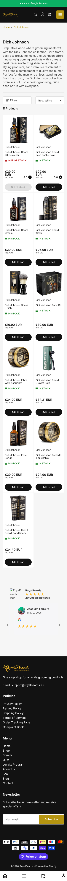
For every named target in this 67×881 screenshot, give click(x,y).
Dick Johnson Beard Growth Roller (47, 382)
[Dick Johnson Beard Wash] (49, 208)
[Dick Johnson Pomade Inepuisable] (49, 433)
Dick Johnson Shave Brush (16, 307)
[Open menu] (60, 14)
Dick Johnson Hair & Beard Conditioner (16, 531)
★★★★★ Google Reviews (33, 3)
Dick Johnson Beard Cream (16, 231)
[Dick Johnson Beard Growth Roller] (49, 358)
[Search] (35, 14)
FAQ (5, 774)
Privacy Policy (12, 704)
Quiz (6, 760)
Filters (13, 100)
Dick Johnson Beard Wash (47, 231)
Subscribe (51, 819)
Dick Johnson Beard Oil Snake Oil (16, 153)
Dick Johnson (21, 27)
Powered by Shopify (46, 866)
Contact (8, 783)
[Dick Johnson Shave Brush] (18, 283)
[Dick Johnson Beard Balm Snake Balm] (49, 130)
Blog (6, 778)
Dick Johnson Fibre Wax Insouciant (16, 382)
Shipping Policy (13, 713)
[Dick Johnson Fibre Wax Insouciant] (18, 358)
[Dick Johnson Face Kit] (49, 283)
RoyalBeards (26, 866)
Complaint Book (13, 727)
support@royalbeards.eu (27, 685)
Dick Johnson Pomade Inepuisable (48, 457)
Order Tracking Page (16, 722)
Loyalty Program (13, 764)
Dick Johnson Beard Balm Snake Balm (47, 153)
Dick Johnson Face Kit (48, 305)
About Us (9, 769)
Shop (6, 750)
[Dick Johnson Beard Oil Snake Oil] (18, 130)
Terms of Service (14, 717)
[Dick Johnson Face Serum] (18, 433)
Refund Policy (12, 708)
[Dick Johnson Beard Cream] (18, 208)
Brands (7, 755)
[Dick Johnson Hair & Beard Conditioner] (18, 508)
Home (6, 27)
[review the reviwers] (13, 620)
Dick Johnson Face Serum (16, 457)
